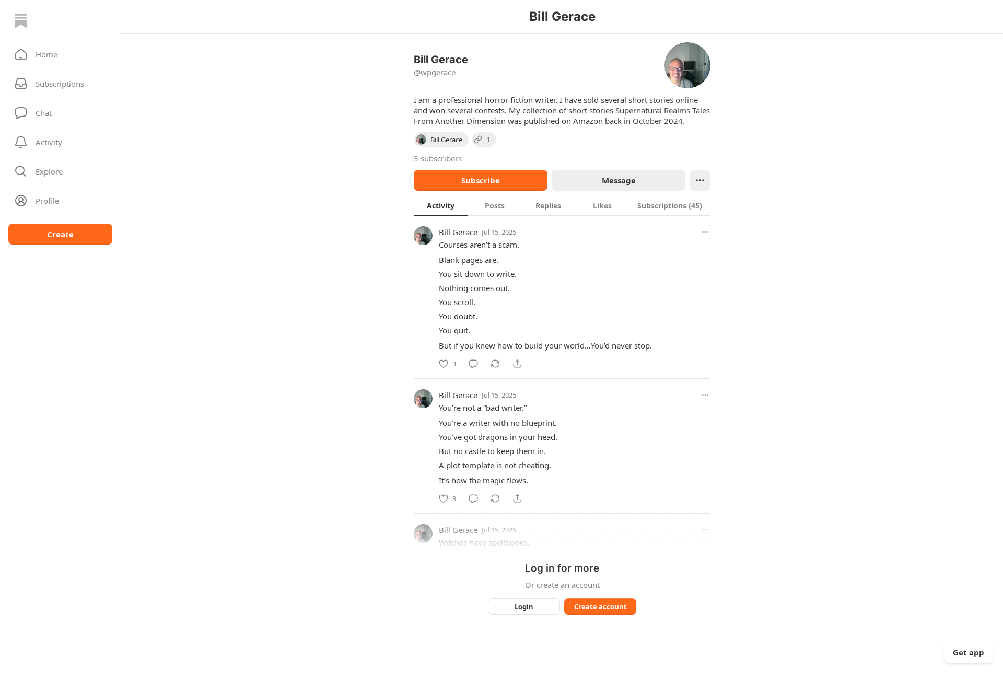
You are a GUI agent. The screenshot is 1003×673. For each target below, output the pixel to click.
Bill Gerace (458, 232)
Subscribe (480, 180)
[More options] (705, 232)
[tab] (441, 205)
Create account (600, 606)
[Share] (517, 363)
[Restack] (495, 363)
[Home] (20, 20)
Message (619, 180)
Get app (968, 652)
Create (60, 234)
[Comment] (473, 363)
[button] (60, 54)
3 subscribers (438, 158)
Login (524, 606)
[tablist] (562, 205)
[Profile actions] (700, 180)
